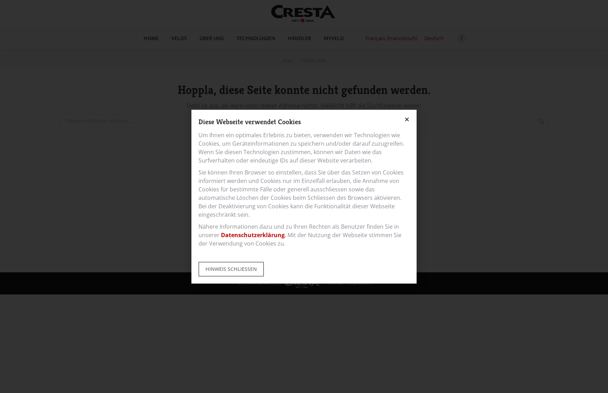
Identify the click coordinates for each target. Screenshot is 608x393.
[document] (304, 196)
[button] (407, 119)
